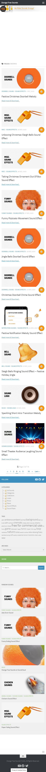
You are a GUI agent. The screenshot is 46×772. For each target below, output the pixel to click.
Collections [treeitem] (10, 496)
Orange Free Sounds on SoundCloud (14, 670)
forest (9, 526)
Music (4, 408)
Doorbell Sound (8, 91)
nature (11, 532)
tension (25, 535)
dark (28, 523)
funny (3, 529)
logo (35, 529)
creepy (25, 523)
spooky (15, 535)
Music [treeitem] (9, 501)
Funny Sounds (7, 213)
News (3, 667)
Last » (37, 471)
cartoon (10, 523)
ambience (9, 520)
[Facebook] (39, 479)
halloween (14, 529)
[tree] (23, 499)
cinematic (17, 522)
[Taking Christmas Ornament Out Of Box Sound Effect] (23, 158)
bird (42, 520)
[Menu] (43, 2)
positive (26, 532)
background (32, 519)
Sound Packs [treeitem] (11, 508)
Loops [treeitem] (9, 498)
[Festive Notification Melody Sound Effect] (23, 315)
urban (36, 535)
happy (19, 529)
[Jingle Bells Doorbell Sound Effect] (23, 238)
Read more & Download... (10, 101)
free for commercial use (27, 525)
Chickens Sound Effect (9, 699)
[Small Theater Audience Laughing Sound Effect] (23, 433)
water (39, 535)
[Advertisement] (23, 37)
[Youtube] (36, 479)
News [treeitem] (9, 503)
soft (11, 535)
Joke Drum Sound (7, 613)
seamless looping (6, 535)
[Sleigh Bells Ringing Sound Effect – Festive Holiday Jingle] (23, 353)
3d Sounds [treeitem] (10, 490)
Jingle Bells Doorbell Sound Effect (18, 256)
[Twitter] (43, 479)
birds (3, 523)
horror (23, 529)
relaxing (35, 532)
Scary (40, 532)
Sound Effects (20, 91)
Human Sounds (7, 446)
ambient (17, 519)
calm (6, 523)
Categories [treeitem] (10, 493)
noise (17, 532)
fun (43, 526)
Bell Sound (6, 366)
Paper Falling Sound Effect (10, 727)
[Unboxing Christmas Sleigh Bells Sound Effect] (23, 117)
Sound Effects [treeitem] (11, 506)
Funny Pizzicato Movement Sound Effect (22, 218)
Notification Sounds (9, 328)
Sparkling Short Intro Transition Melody (21, 413)
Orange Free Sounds (9, 2)
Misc (3, 130)
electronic (4, 526)
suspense (20, 535)
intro (32, 529)
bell (39, 520)
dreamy (37, 523)
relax (30, 532)
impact (28, 529)
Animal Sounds (6, 696)
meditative (4, 532)
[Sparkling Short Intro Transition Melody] (23, 395)
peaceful (22, 532)
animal (23, 520)
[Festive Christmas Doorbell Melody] (23, 78)
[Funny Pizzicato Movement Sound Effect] (23, 200)
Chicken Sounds (17, 696)
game (8, 528)
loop (38, 528)
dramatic (32, 523)
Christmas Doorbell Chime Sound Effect (21, 295)
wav (3, 538)
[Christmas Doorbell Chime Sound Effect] (23, 277)
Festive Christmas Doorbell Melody (19, 96)
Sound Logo (11, 408)
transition (31, 535)
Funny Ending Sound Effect (11, 641)
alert (3, 520)
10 (29, 471)
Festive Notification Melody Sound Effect (22, 333)
